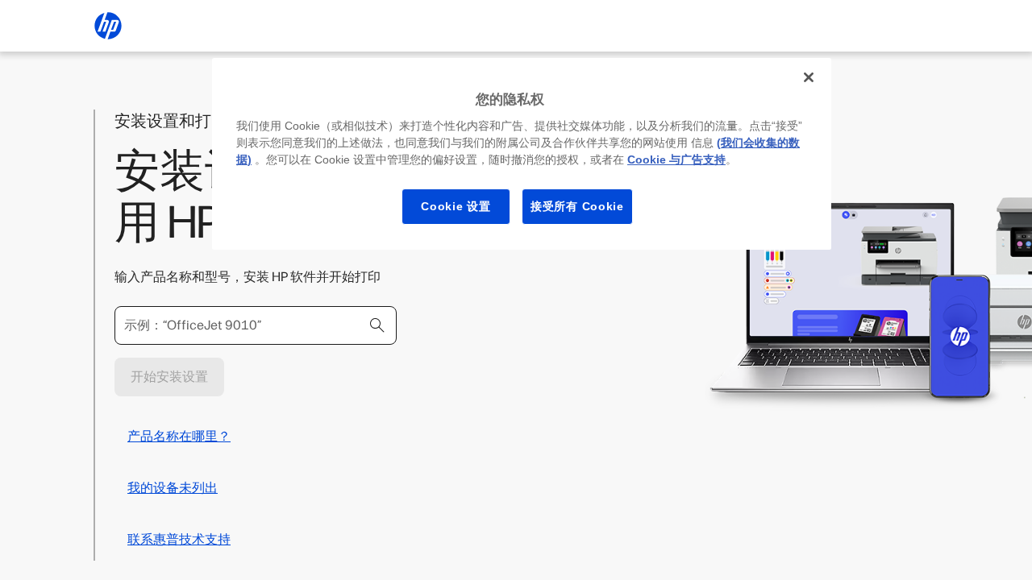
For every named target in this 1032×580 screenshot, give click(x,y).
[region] (521, 154)
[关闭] (808, 77)
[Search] (377, 325)
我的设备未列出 (172, 487)
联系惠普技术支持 (179, 539)
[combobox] (255, 325)
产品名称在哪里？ (179, 436)
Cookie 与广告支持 (676, 159)
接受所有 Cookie (577, 206)
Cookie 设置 (455, 206)
